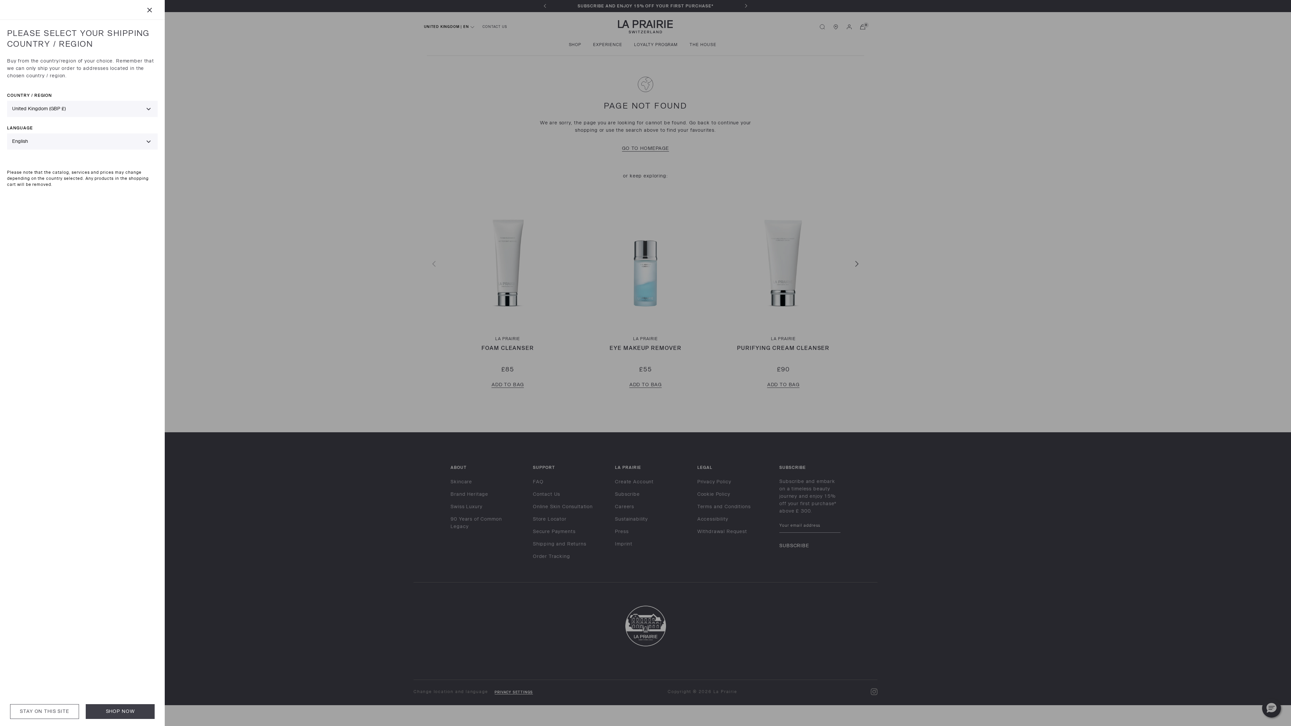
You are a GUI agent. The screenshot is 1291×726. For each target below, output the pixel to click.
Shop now (120, 711)
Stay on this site (44, 711)
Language (20, 127)
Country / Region (29, 95)
